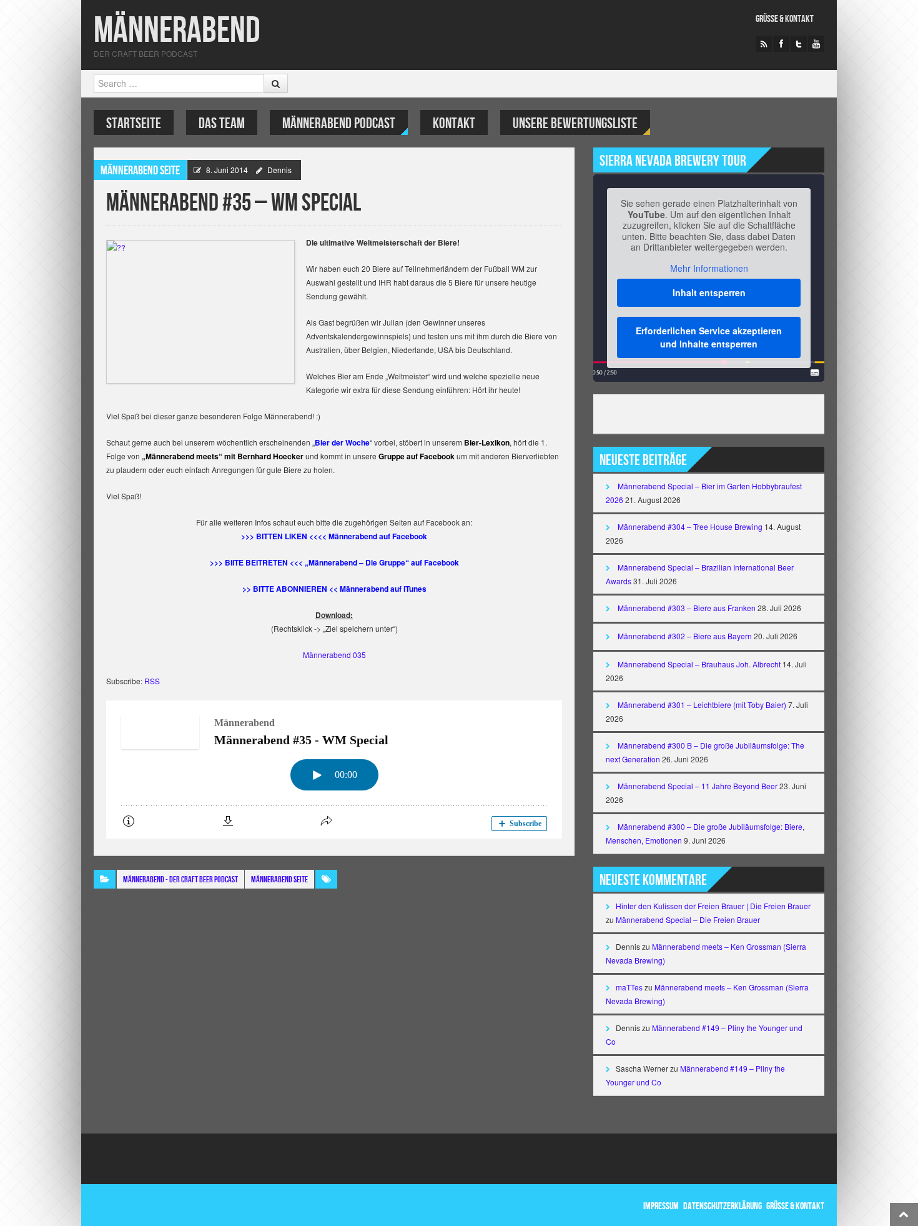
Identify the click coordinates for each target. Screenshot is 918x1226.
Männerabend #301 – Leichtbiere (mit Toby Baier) (702, 704)
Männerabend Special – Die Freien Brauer (688, 919)
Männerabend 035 (334, 654)
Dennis (279, 169)
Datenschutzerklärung (722, 1206)
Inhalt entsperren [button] (709, 292)
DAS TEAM (222, 123)
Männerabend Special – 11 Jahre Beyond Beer (697, 785)
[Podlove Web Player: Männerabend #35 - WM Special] (334, 769)
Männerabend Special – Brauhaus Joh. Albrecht (699, 664)
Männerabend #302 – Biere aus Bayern (685, 635)
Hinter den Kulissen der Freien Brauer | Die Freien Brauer (713, 905)
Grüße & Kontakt (785, 19)
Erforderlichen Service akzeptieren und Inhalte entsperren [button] (709, 337)
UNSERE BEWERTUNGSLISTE (575, 123)
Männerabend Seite (140, 170)
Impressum (661, 1206)
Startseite (133, 123)
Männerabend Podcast (338, 123)
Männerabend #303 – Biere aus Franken (687, 607)
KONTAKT (454, 123)
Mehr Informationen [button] (709, 268)
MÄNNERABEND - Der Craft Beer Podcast (180, 879)
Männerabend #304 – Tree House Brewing (690, 526)
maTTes (629, 987)
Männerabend (177, 30)
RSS (152, 680)
